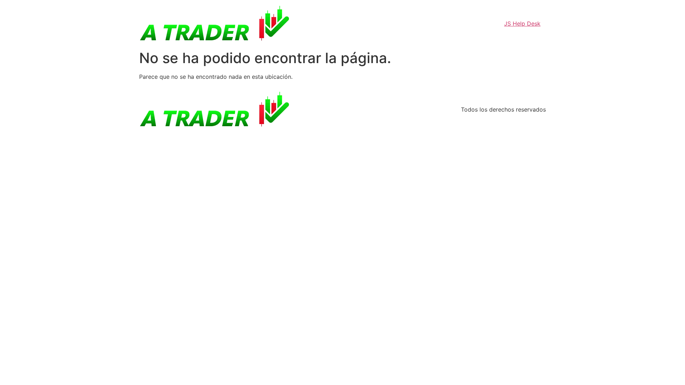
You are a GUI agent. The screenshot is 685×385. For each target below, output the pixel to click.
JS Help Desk (522, 23)
